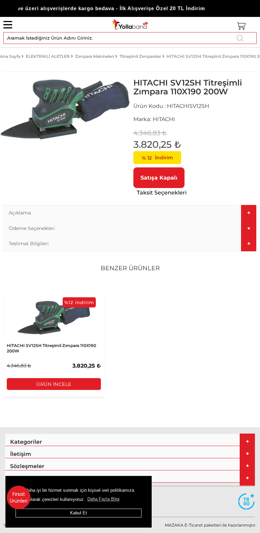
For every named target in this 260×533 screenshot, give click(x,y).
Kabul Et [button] (78, 512)
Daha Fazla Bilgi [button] (103, 499)
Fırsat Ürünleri (18, 497)
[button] (130, 213)
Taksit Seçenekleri (162, 192)
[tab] (130, 213)
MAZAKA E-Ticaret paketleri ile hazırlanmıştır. (211, 525)
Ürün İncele (53, 384)
